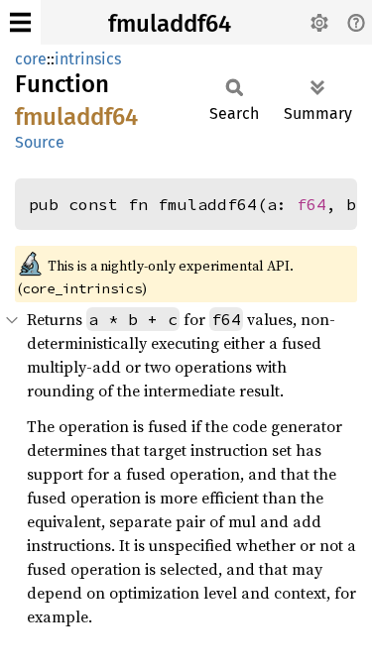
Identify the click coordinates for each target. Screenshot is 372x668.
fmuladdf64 (169, 24)
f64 (311, 204)
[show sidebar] (20, 22)
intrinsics (88, 59)
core (31, 59)
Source (39, 142)
